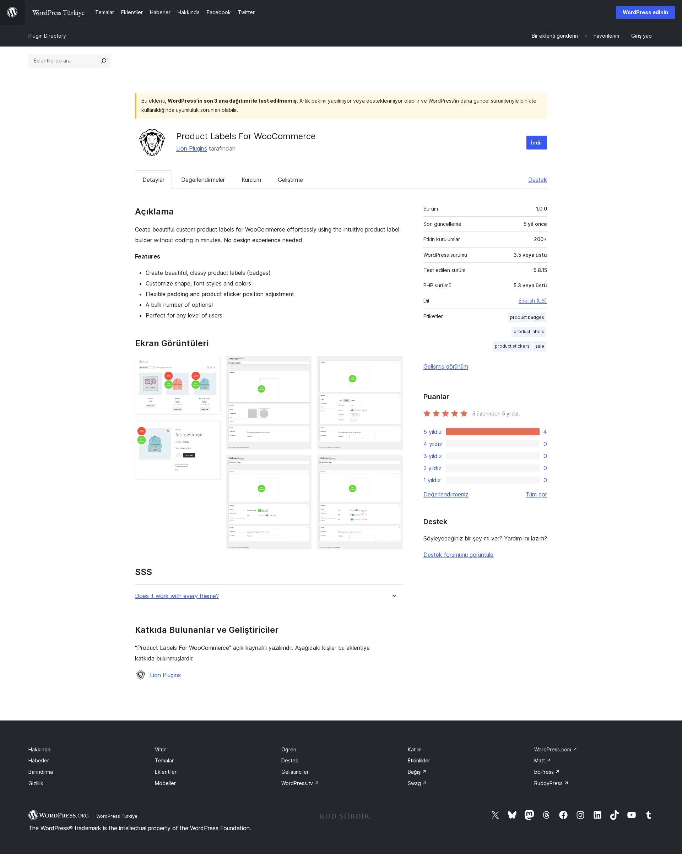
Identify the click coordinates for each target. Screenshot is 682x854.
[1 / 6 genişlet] (211, 365)
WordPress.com (555, 749)
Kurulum (251, 179)
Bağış (417, 772)
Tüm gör (536, 494)
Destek (537, 179)
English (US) (533, 301)
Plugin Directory (47, 36)
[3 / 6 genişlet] (301, 365)
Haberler (38, 760)
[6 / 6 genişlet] (393, 464)
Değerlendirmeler (203, 179)
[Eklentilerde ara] (104, 61)
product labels (529, 331)
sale (539, 346)
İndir (536, 143)
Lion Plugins (191, 148)
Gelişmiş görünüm (445, 366)
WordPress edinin (645, 12)
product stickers (512, 346)
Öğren (288, 749)
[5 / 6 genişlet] (393, 365)
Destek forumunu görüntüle (458, 554)
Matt (542, 760)
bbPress (547, 772)
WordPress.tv (300, 783)
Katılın (415, 749)
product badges (527, 317)
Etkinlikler (419, 760)
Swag (417, 783)
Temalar (164, 760)
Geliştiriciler (295, 772)
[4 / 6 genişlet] (301, 464)
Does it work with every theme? (177, 596)
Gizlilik (35, 783)
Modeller (165, 783)
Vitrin (161, 749)
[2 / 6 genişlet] (211, 430)
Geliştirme (290, 179)
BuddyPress (551, 783)
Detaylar (153, 179)
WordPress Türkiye (116, 816)
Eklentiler (166, 772)
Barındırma (40, 772)
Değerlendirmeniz (446, 494)
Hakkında (39, 749)
